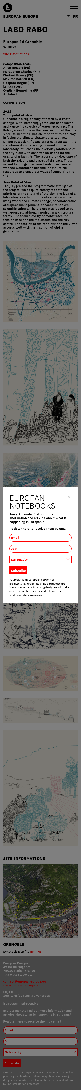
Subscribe (18, 570)
